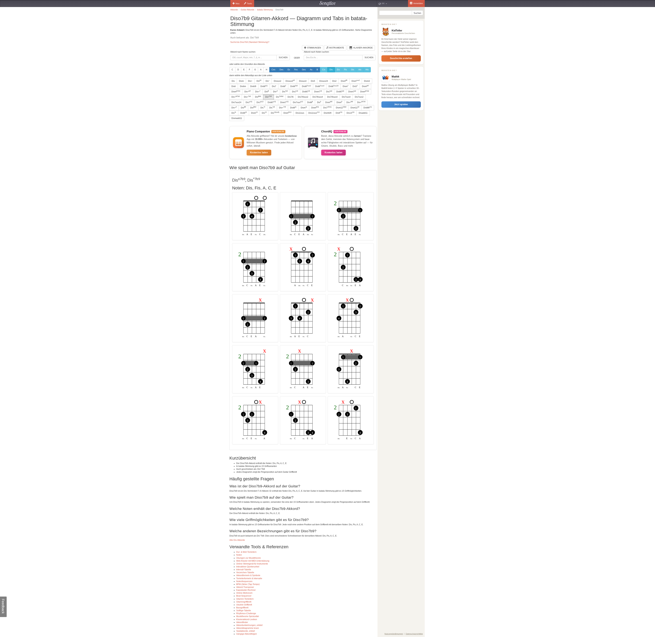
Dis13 (350, 112)
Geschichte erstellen (401, 58)
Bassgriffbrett (242, 607)
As (311, 69)
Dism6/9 (327, 113)
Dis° (268, 81)
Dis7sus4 (346, 97)
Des (281, 69)
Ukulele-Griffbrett (244, 605)
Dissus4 (303, 81)
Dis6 (233, 86)
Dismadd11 (236, 118)
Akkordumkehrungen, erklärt (249, 625)
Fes (296, 69)
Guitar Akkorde (247, 10)
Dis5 (313, 81)
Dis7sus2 (359, 97)
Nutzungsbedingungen (393, 634)
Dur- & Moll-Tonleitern (246, 552)
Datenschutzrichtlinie (414, 634)
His (367, 69)
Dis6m (243, 86)
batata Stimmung (265, 10)
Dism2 (367, 81)
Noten (239, 555)
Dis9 (339, 112)
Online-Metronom (244, 593)
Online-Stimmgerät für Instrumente (252, 564)
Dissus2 (277, 81)
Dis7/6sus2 (303, 97)
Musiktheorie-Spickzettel (247, 616)
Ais (359, 69)
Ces (273, 69)
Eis (338, 69)
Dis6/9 (253, 86)
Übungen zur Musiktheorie (248, 558)
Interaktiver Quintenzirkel (247, 567)
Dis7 (274, 86)
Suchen (283, 57)
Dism (241, 81)
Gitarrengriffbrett (243, 602)
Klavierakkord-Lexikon (246, 619)
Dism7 (318, 91)
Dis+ (250, 81)
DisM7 (306, 91)
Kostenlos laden (259, 152)
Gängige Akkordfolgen (246, 634)
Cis (323, 69)
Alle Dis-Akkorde (237, 540)
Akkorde (234, 10)
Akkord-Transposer (245, 587)
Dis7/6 (291, 97)
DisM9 (367, 107)
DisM (264, 86)
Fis (345, 69)
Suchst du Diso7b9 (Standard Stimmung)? (249, 42)
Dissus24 (323, 81)
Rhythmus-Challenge (246, 613)
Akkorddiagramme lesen (247, 628)
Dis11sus (300, 113)
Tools (249, 3)
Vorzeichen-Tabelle (245, 572)
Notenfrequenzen (244, 581)
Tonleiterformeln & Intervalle (249, 578)
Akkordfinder (242, 622)
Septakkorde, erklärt (245, 631)
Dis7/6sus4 (317, 97)
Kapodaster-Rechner (246, 590)
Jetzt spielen (401, 104)
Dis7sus (298, 102)
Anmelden (418, 3)
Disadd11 (363, 113)
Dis (331, 69)
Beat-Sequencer (243, 596)
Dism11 (341, 107)
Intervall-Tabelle (243, 569)
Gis (352, 69)
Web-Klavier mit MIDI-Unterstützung (252, 561)
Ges (304, 69)
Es (289, 69)
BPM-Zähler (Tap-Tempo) (248, 584)
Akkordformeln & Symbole (248, 575)
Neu (237, 3)
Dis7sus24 (236, 102)
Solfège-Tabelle (243, 610)
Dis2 (334, 81)
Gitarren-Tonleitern (245, 599)
